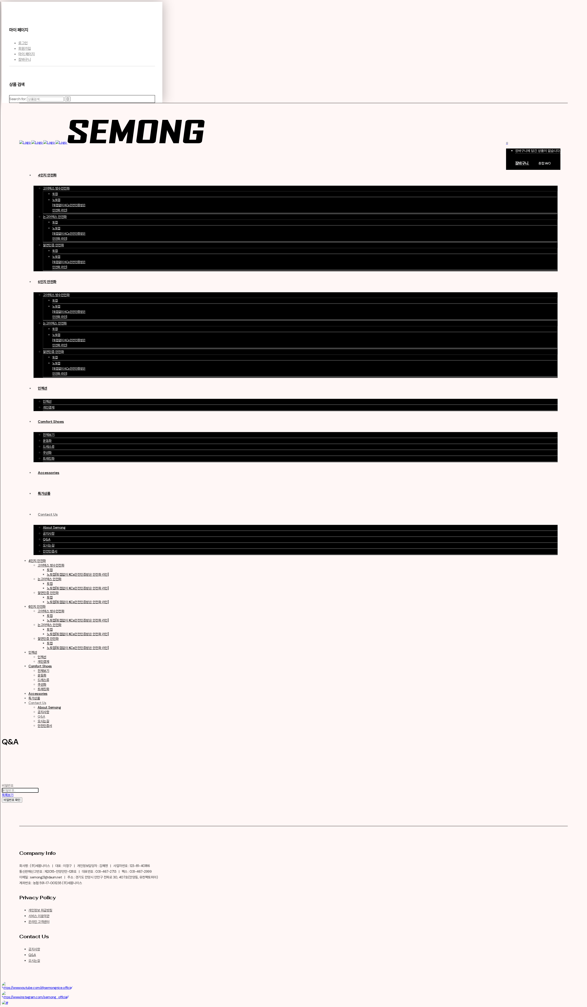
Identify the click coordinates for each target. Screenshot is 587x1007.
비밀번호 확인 (12, 800)
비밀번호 (7, 785)
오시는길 (34, 960)
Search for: (17, 98)
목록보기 (7, 795)
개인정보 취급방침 (40, 910)
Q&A (32, 955)
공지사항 (34, 949)
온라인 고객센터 (38, 921)
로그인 (23, 43)
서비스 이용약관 (38, 916)
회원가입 (24, 48)
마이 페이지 (26, 54)
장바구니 (24, 59)
